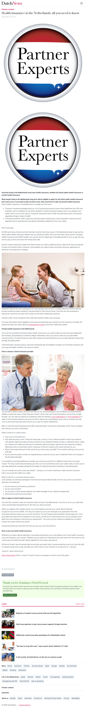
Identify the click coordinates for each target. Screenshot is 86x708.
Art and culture (37, 666)
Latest (4, 604)
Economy (17, 666)
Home (10, 666)
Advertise (28, 698)
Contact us (38, 698)
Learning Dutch (67, 677)
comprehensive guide (36, 325)
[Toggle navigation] (81, 3)
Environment (71, 666)
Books (38, 677)
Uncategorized (7, 575)
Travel (45, 677)
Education (22, 670)
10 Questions (55, 677)
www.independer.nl (58, 417)
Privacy (66, 698)
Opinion (30, 677)
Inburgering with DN (10, 681)
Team (20, 698)
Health (5, 670)
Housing (13, 670)
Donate (12, 698)
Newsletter (75, 698)
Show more (80, 604)
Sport (47, 666)
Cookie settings (24, 705)
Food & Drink (24, 681)
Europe (54, 666)
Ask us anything (37, 681)
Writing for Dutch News (52, 698)
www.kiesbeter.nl (74, 417)
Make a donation (10, 595)
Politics (26, 666)
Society (62, 666)
